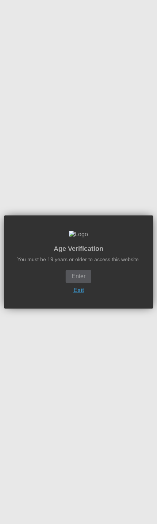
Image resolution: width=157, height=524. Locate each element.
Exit (78, 290)
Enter (78, 276)
